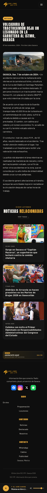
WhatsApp (23, 447)
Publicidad (23, 456)
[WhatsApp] (33, 387)
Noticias (23, 425)
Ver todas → (23, 217)
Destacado (23, 429)
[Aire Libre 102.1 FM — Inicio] (10, 4)
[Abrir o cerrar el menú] (41, 4)
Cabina (23, 452)
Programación (23, 406)
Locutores (23, 411)
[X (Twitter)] (26, 387)
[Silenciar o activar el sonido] (31, 488)
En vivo (6, 402)
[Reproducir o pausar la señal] (6, 488)
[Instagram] (20, 387)
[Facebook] (13, 387)
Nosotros (23, 433)
